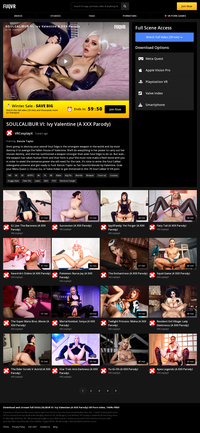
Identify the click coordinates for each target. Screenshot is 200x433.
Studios (55, 15)
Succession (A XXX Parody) (76, 225)
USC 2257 (32, 426)
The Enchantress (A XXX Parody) (128, 273)
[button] (115, 109)
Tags (92, 15)
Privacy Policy (18, 426)
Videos (18, 15)
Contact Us (45, 426)
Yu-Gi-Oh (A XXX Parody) (123, 369)
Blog (55, 426)
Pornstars (129, 15)
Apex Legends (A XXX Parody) (175, 369)
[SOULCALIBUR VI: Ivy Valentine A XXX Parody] (65, 61)
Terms (6, 426)
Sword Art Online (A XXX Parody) (31, 273)
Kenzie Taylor (25, 141)
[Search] (125, 6)
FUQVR (9, 6)
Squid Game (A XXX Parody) (173, 273)
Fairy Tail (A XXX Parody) (171, 225)
